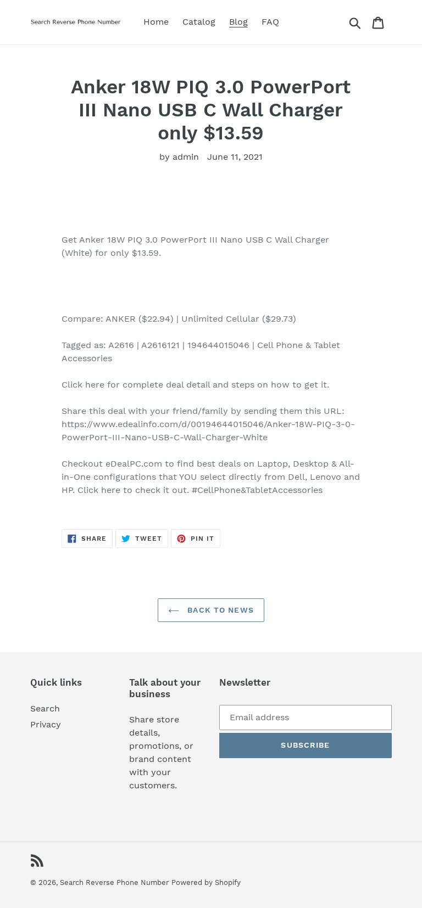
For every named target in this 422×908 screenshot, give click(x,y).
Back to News (219, 610)
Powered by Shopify (206, 882)
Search (45, 708)
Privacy (45, 724)
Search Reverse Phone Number (114, 882)
